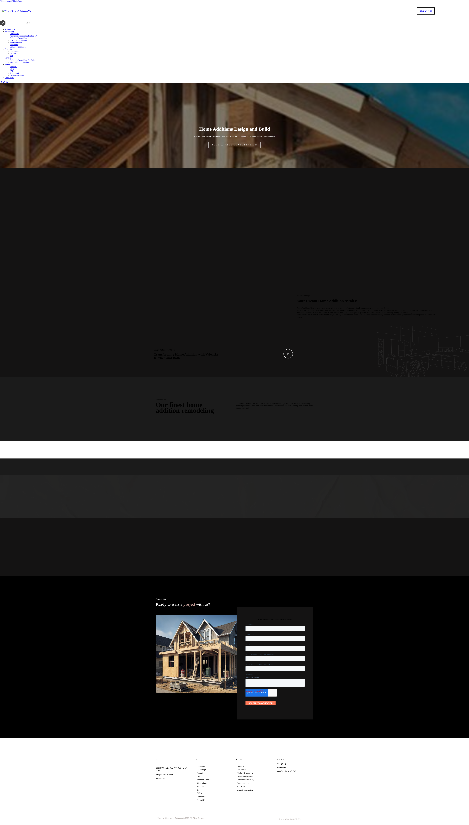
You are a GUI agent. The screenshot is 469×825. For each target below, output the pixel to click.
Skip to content (6, 1)
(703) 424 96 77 (426, 11)
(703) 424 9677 (160, 778)
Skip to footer (17, 1)
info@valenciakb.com (164, 774)
